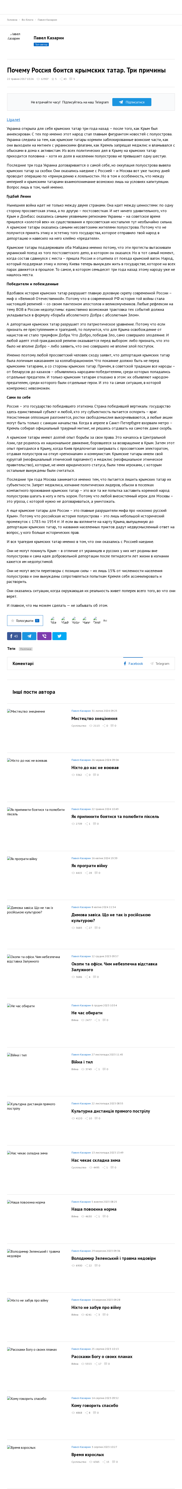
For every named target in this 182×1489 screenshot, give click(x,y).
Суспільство (78, 725)
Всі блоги (27, 19)
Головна (12, 19)
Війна (74, 1020)
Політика (25, 649)
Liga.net (13, 119)
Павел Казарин (47, 19)
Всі (105, 620)
